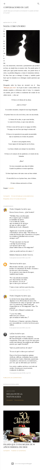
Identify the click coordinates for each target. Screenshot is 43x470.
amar (11, 199)
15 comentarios (19, 400)
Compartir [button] (6, 196)
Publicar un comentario (12, 377)
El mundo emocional (20, 199)
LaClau (12, 334)
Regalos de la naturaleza (14, 395)
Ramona (13, 263)
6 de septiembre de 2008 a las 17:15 (20, 290)
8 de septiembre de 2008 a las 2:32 (20, 328)
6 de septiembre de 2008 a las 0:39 (20, 258)
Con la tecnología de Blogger (23, 463)
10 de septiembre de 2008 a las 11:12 (20, 373)
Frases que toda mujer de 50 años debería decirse (19, 445)
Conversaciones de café (15, 7)
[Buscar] (38, 3)
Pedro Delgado (15, 209)
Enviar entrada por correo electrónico (22, 196)
